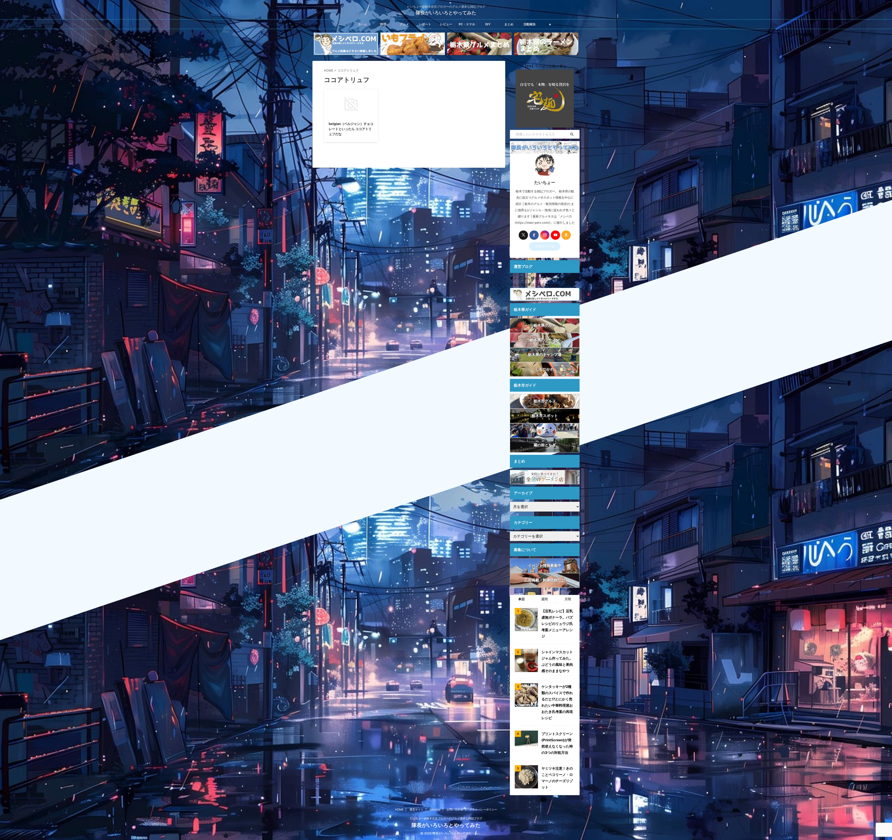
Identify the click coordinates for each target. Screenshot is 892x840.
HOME (399, 809)
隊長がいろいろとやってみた (446, 13)
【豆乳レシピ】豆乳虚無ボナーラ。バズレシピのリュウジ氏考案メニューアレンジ (557, 623)
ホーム (362, 24)
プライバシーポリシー (483, 809)
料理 (383, 24)
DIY (487, 24)
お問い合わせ (454, 809)
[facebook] (534, 235)
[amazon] (566, 235)
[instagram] (544, 235)
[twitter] (523, 235)
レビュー (446, 24)
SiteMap (435, 809)
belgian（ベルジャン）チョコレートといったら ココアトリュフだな (351, 129)
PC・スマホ (467, 24)
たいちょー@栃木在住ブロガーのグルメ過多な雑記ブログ (446, 818)
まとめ (508, 24)
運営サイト (416, 809)
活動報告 (530, 24)
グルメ (404, 24)
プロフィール (544, 246)
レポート (425, 24)
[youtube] (555, 235)
